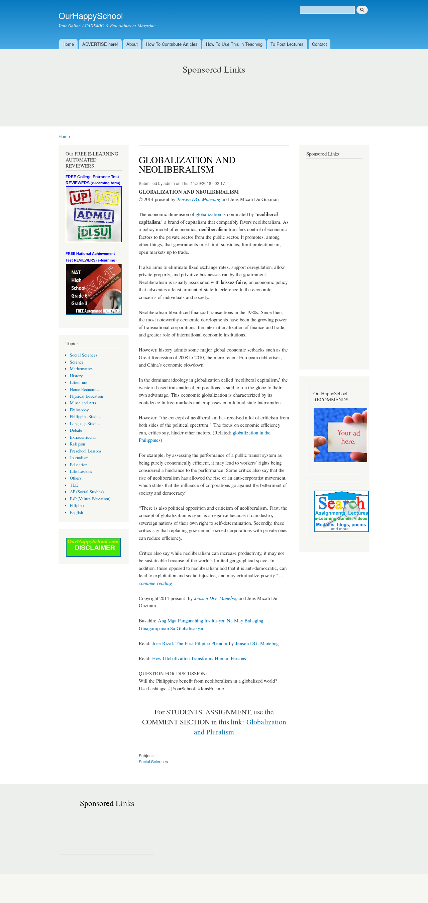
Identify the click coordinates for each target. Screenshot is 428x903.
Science (77, 362)
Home (68, 44)
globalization (208, 214)
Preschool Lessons (85, 451)
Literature (78, 382)
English (76, 512)
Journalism (79, 458)
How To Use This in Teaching (234, 44)
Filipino (77, 505)
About (132, 44)
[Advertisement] (214, 94)
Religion (77, 444)
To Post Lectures (287, 44)
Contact (319, 44)
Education (78, 465)
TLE (74, 485)
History (76, 376)
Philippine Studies (85, 416)
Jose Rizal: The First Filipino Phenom (189, 643)
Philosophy (79, 410)
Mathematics (81, 369)
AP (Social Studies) (87, 492)
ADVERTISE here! (100, 44)
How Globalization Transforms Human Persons (199, 658)
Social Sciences (83, 355)
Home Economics (85, 389)
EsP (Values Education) (90, 499)
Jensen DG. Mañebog (198, 199)
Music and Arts (83, 403)
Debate (76, 430)
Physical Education (86, 396)
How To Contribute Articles (172, 44)
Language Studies (85, 423)
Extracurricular (83, 437)
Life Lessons (81, 471)
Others (75, 478)
